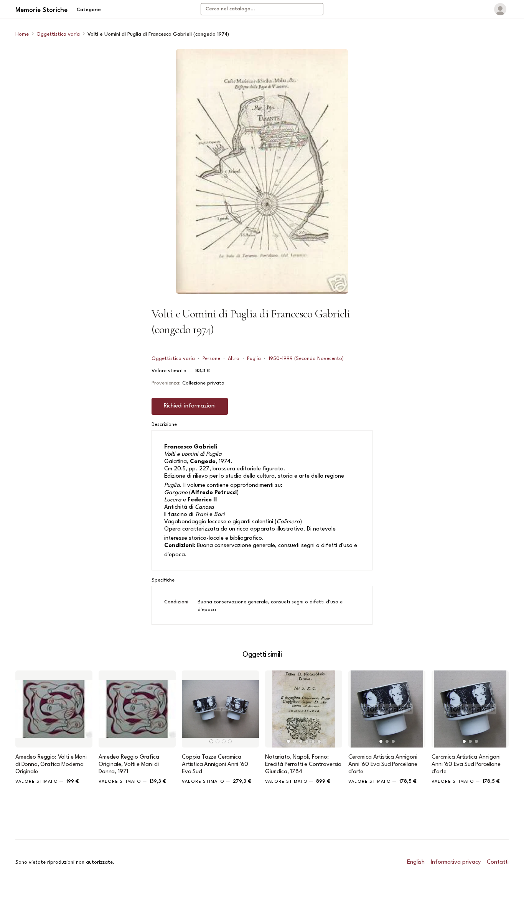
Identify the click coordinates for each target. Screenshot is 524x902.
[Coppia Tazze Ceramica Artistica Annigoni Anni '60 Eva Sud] (220, 709)
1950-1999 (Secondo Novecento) (306, 358)
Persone (211, 358)
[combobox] (262, 9)
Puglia (254, 358)
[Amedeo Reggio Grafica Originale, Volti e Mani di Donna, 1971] (137, 709)
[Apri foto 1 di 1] (262, 171)
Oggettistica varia (58, 34)
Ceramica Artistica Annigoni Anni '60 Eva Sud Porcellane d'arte (382, 764)
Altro (233, 358)
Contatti (498, 862)
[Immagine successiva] (250, 709)
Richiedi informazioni (190, 406)
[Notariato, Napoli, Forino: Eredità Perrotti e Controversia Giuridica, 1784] (303, 709)
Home (22, 34)
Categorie (89, 9)
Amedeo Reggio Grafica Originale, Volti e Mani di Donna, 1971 (129, 764)
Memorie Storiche (41, 10)
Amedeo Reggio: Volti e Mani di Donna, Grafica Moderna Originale (51, 764)
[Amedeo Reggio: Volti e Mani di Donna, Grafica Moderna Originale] (53, 709)
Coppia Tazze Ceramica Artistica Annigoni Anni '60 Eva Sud (215, 764)
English (416, 862)
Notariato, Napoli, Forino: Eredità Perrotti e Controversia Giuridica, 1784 (303, 764)
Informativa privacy (456, 862)
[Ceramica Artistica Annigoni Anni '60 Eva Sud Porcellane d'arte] (386, 709)
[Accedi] (500, 9)
